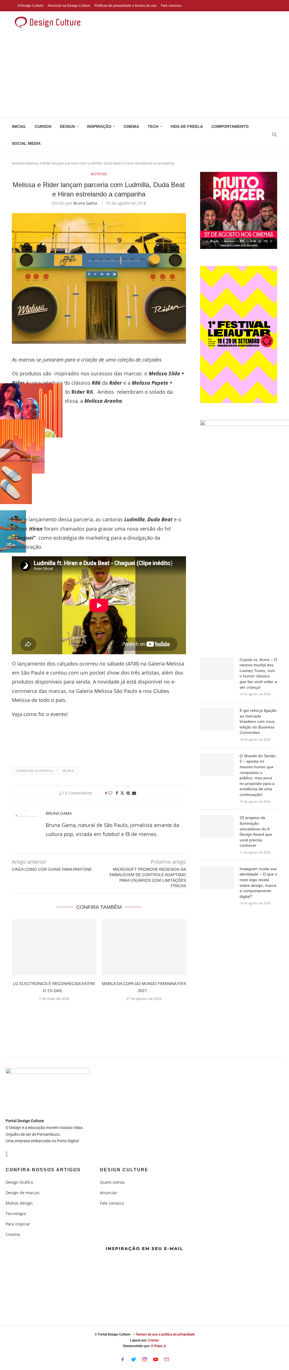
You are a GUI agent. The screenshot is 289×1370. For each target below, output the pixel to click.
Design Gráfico (19, 1182)
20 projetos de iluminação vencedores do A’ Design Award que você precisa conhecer (256, 831)
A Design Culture (30, 6)
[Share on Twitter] (122, 793)
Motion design (19, 1203)
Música (68, 771)
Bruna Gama (85, 203)
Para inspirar (18, 1224)
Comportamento (230, 126)
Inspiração (99, 126)
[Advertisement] (144, 75)
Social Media (26, 143)
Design (67, 126)
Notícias (18, 163)
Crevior (153, 1340)
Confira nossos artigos (43, 1170)
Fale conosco (171, 6)
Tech (153, 126)
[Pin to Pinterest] (128, 793)
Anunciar (108, 1193)
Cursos (43, 126)
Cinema (131, 126)
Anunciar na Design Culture (69, 6)
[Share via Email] (134, 793)
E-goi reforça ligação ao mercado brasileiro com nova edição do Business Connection (258, 721)
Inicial (19, 126)
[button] (99, 1012)
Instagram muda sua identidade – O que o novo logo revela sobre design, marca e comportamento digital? (258, 882)
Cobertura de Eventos (34, 771)
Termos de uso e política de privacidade (165, 1334)
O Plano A (158, 1346)
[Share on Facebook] (117, 793)
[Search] (274, 135)
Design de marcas (23, 1193)
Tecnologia (16, 1214)
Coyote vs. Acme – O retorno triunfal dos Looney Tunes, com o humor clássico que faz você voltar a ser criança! (258, 673)
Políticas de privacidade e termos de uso (126, 6)
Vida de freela (186, 126)
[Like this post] (110, 793)
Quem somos (112, 1182)
